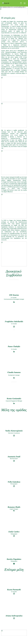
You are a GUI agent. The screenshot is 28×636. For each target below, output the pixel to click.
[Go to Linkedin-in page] (14, 378)
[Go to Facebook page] (14, 563)
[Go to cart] (21, 3)
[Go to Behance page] (14, 510)
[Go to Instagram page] (14, 593)
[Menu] (25, 3)
